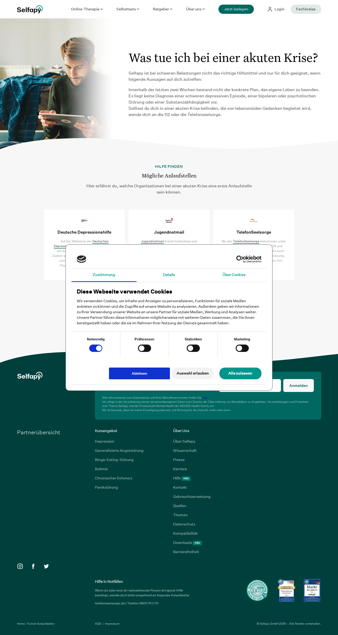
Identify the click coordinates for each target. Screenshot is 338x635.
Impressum (112, 624)
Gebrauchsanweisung (192, 496)
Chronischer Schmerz (113, 478)
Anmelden (298, 385)
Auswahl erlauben (193, 373)
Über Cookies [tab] (234, 275)
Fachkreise (306, 9)
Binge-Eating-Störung (114, 460)
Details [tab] (169, 275)
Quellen (179, 506)
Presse (179, 460)
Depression (105, 441)
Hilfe (181, 478)
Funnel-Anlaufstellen (40, 624)
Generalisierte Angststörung (119, 450)
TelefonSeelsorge (246, 241)
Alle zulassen (240, 373)
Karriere (180, 469)
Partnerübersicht (38, 432)
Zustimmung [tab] (104, 275)
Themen (180, 515)
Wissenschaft (185, 450)
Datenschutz (184, 524)
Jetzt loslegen (236, 9)
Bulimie (101, 469)
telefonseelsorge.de (110, 603)
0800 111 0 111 (148, 603)
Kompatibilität (185, 533)
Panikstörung (106, 487)
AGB (98, 624)
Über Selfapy (184, 441)
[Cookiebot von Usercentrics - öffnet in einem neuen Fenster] (241, 259)
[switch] (144, 348)
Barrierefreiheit (186, 552)
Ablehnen (139, 373)
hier (204, 398)
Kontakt (180, 487)
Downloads (186, 542)
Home (21, 624)
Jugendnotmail (152, 241)
